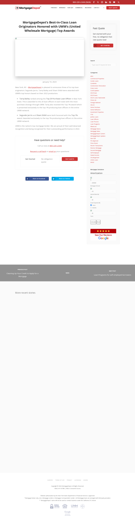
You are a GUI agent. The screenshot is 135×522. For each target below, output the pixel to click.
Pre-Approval (94, 141)
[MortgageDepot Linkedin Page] (106, 2)
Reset (98, 222)
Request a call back (38, 151)
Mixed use (93, 126)
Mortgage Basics (95, 129)
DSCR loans (93, 95)
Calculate (93, 222)
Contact (96, 7)
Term (91, 216)
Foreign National (95, 102)
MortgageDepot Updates (97, 136)
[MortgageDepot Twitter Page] (98, 2)
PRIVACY (69, 480)
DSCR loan (93, 93)
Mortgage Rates (95, 131)
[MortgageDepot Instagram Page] (102, 2)
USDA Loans (94, 160)
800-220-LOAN (56, 146)
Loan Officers (94, 119)
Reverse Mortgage (95, 148)
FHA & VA (93, 100)
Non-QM (93, 138)
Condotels (93, 83)
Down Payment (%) (95, 203)
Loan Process (94, 122)
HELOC (92, 105)
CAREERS (50, 480)
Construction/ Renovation (98, 86)
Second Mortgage (95, 150)
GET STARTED (105, 45)
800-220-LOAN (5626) (82, 2)
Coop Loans (94, 88)
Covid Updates (94, 90)
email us (52, 151)
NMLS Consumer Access (73, 488)
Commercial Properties (97, 78)
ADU (91, 76)
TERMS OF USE (59, 480)
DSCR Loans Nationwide (97, 98)
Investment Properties (97, 112)
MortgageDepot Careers (97, 134)
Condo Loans (94, 81)
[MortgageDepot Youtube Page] (114, 2)
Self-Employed (94, 153)
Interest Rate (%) (94, 194)
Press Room (94, 143)
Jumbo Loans (94, 117)
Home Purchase (95, 107)
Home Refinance (95, 110)
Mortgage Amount (95, 186)
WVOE (92, 162)
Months (94, 208)
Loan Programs (95, 124)
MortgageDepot (35, 87)
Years (93, 205)
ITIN (91, 114)
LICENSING (77, 480)
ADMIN (85, 480)
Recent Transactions (96, 145)
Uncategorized (94, 157)
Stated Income (94, 155)
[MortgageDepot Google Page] (110, 2)
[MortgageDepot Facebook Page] (94, 2)
